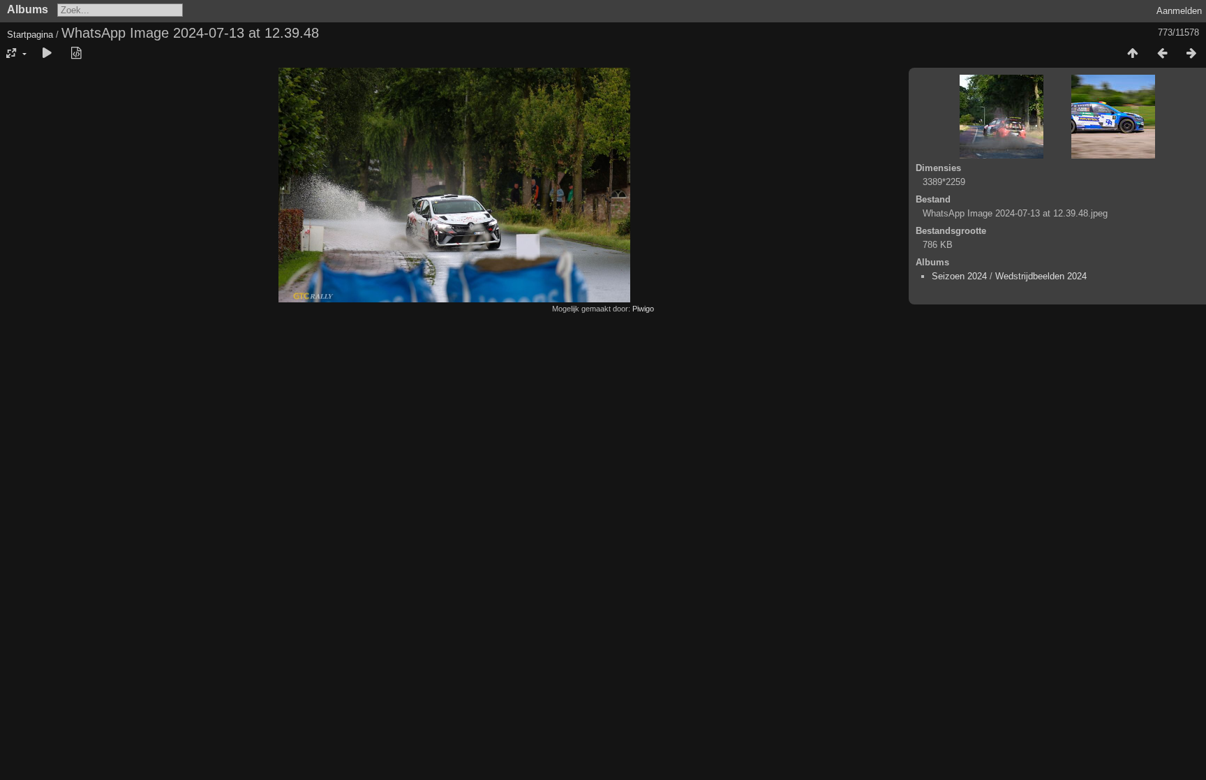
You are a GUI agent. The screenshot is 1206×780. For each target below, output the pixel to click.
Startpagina (30, 34)
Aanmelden (1179, 11)
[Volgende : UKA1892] (1191, 54)
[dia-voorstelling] (46, 54)
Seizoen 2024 (959, 276)
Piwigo (643, 308)
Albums (27, 9)
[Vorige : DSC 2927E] (1162, 54)
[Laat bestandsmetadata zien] (76, 54)
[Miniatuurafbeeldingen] (1132, 54)
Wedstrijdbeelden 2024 (1041, 276)
